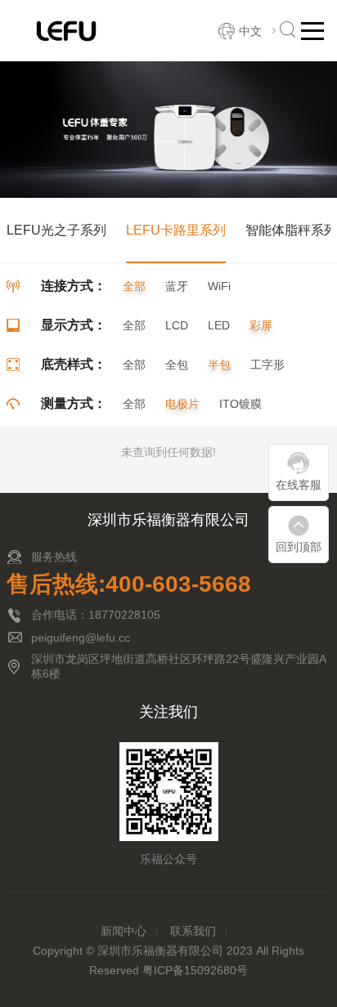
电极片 (182, 403)
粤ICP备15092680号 (195, 970)
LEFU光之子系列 (56, 230)
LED (219, 325)
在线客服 (298, 484)
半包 (219, 364)
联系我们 (193, 931)
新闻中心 (123, 931)
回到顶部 (298, 546)
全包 (176, 364)
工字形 (267, 364)
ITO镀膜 (240, 403)
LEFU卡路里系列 (176, 230)
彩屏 (260, 325)
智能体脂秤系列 (291, 230)
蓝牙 (176, 286)
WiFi (219, 286)
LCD (176, 325)
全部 (134, 286)
